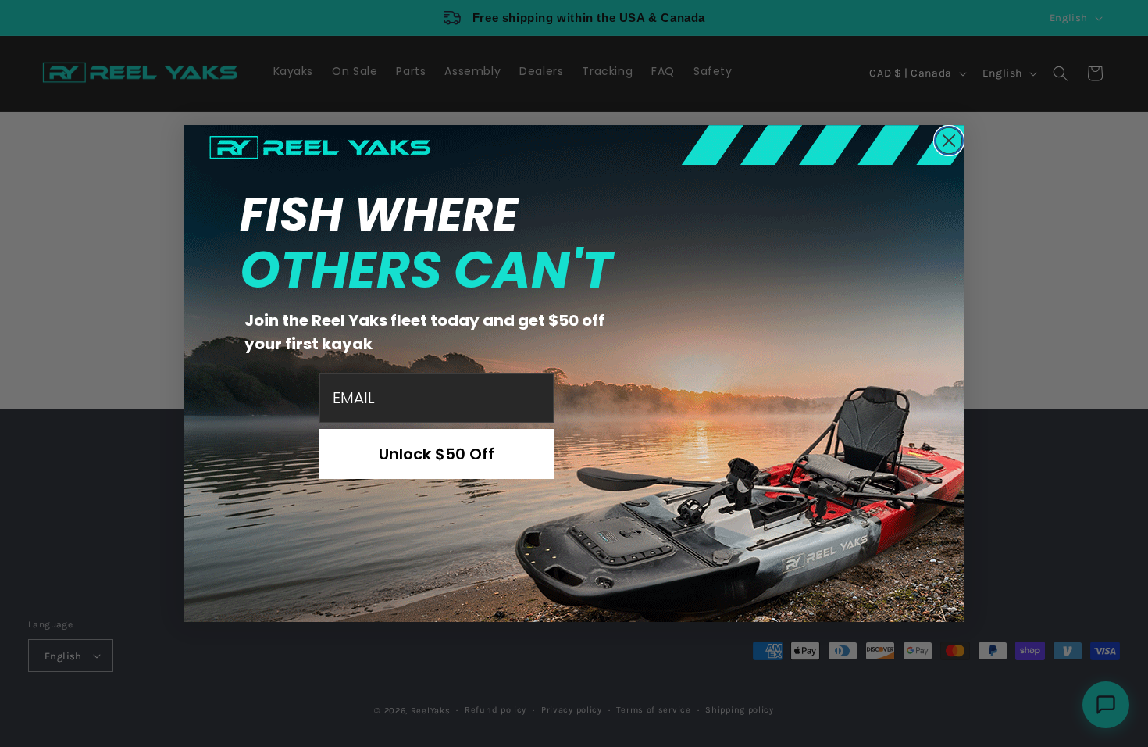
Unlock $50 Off (436, 454)
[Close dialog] (949, 141)
